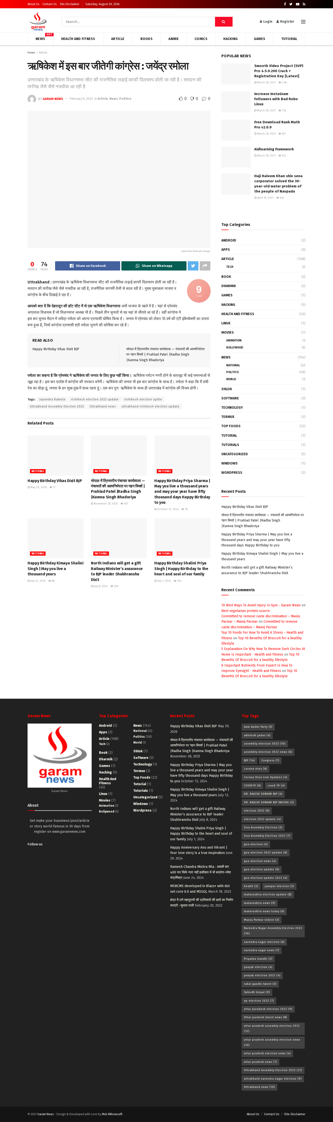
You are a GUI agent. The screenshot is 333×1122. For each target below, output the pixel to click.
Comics (201, 39)
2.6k (284, 82)
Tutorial (289, 39)
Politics (125, 98)
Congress (270, 760)
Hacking (230, 39)
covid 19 (276, 785)
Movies (227, 332)
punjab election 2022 (262, 975)
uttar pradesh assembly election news (272, 1042)
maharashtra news (259, 903)
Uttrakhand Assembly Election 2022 (57, 406)
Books (146, 39)
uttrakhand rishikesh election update (150, 406)
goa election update (261, 869)
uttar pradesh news (260, 1062)
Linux (225, 323)
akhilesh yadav (257, 735)
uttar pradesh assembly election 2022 (272, 1028)
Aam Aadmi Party (258, 726)
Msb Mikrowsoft (112, 1114)
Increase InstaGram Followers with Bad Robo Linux (276, 99)
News (40, 38)
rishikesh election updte (143, 399)
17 (53, 487)
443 (281, 197)
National (37, 471)
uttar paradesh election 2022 (268, 1009)
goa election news (260, 861)
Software (230, 398)
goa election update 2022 (265, 878)
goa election (256, 844)
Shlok (226, 389)
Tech (229, 267)
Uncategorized (234, 454)
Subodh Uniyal (257, 992)
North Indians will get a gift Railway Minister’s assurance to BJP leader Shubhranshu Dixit (197, 814)
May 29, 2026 (38, 487)
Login (267, 21)
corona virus (255, 768)
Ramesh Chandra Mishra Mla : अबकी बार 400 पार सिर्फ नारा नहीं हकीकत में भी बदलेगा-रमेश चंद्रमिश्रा (200, 872)
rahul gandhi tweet (260, 984)
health (251, 886)
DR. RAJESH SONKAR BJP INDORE (269, 802)
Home (31, 52)
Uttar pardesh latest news (265, 1017)
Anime (173, 39)
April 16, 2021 (265, 197)
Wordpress (231, 473)
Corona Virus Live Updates (265, 777)
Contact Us (49, 4)
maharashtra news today (264, 911)
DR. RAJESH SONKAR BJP (263, 793)
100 (115, 586)
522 (283, 155)
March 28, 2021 (266, 82)
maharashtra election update (268, 894)
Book (226, 277)
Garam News (53, 98)
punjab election (258, 967)
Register (286, 21)
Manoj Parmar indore (261, 919)
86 (53, 580)
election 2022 (256, 810)
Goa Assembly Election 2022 (267, 835)
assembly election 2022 (264, 743)
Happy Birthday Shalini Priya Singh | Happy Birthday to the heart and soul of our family (181, 568)
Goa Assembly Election (263, 827)
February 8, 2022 (81, 98)
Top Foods (231, 426)
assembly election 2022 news (268, 752)
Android (228, 240)
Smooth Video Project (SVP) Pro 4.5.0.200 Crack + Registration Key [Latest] (278, 71)
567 (283, 133)
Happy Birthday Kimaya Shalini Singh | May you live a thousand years (56, 568)
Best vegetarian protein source (245, 611)
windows (229, 463)
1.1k (283, 110)
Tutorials (230, 445)
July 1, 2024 (164, 580)
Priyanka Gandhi (258, 958)
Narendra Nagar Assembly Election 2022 (273, 931)
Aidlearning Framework (274, 149)
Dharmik (228, 286)
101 (125, 503)
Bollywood (234, 347)
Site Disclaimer (69, 4)
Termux (227, 417)
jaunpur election (279, 886)
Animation (234, 340)
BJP (249, 760)
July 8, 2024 (100, 586)
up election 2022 (259, 1000)
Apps (225, 250)
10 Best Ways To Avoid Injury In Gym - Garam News (261, 605)
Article (117, 39)
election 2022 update (262, 819)
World (231, 379)
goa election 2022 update (265, 852)
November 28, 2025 (105, 503)
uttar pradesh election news (267, 1053)
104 (178, 580)
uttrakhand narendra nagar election (273, 1078)
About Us (33, 4)
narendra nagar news (261, 950)
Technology (232, 408)
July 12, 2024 (38, 580)
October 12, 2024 (168, 509)
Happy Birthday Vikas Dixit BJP (55, 349)
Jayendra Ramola (52, 399)
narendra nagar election (264, 942)
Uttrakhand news (103, 406)
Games (259, 39)
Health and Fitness (78, 39)
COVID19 (252, 785)
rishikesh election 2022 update (95, 399)
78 (185, 509)
